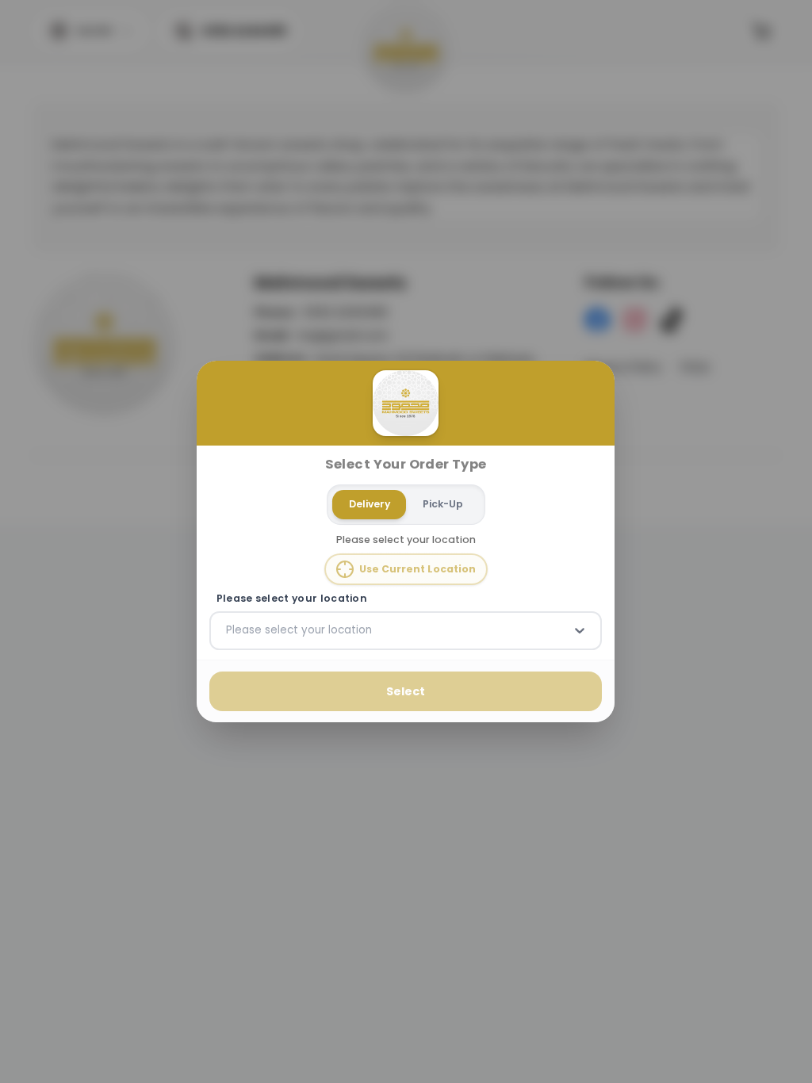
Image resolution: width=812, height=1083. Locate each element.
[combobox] (227, 630)
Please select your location (291, 598)
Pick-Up (443, 504)
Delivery (369, 504)
